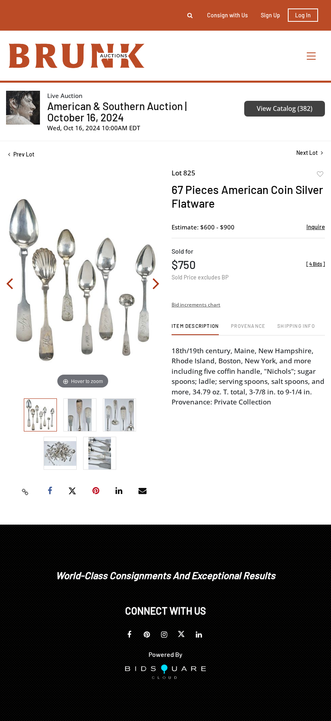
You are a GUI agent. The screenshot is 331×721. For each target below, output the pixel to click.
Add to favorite (320, 174)
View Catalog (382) (284, 108)
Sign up (270, 15)
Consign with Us (227, 15)
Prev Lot (23, 154)
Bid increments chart (196, 304)
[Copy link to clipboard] (25, 491)
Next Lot (307, 152)
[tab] (195, 329)
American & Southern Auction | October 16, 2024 (117, 111)
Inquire (315, 226)
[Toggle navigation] (311, 56)
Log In (303, 15)
